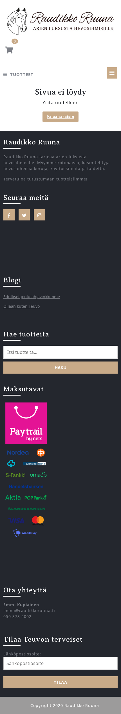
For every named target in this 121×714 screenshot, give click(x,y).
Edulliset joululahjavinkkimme (31, 296)
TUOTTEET (21, 74)
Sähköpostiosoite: (22, 654)
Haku (60, 367)
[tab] (112, 73)
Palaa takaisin (63, 117)
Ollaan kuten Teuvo (21, 306)
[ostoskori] (9, 51)
